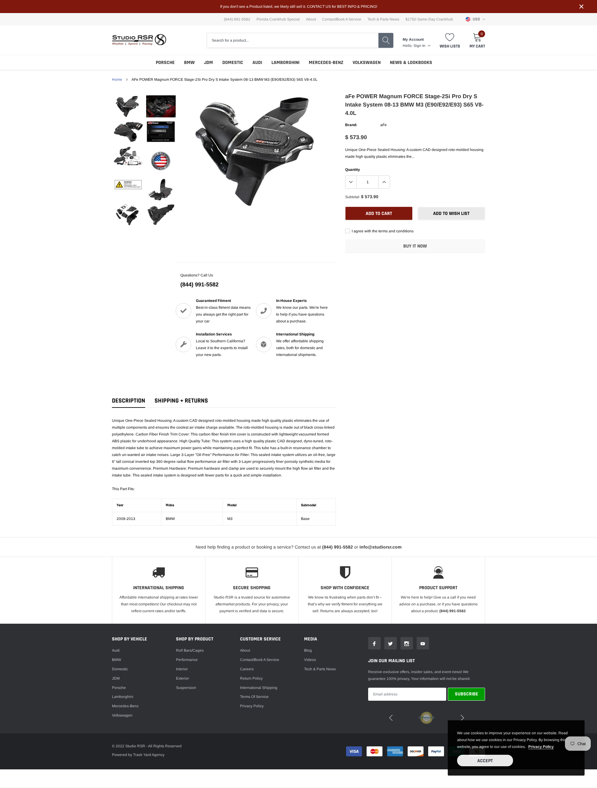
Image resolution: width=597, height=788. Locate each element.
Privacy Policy (252, 706)
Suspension (186, 688)
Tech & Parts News (383, 19)
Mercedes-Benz (326, 62)
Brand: (351, 125)
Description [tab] (128, 401)
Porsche (165, 62)
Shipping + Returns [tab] (181, 401)
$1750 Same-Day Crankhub (429, 19)
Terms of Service (254, 697)
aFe (383, 125)
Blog (308, 650)
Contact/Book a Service (341, 19)
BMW (189, 62)
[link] (128, 106)
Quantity (352, 169)
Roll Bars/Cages (190, 650)
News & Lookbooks (411, 62)
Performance (187, 660)
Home (117, 79)
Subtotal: (352, 197)
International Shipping (258, 688)
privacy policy (541, 747)
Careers (247, 669)
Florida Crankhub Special (278, 19)
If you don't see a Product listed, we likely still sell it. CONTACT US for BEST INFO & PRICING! (298, 6)
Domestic (232, 62)
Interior (182, 669)
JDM (208, 62)
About (311, 19)
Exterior (182, 678)
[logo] (139, 40)
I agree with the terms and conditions (382, 231)
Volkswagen (367, 62)
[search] (385, 40)
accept (485, 761)
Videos (310, 660)
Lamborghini (285, 62)
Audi (257, 62)
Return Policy (251, 678)
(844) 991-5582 (199, 284)
